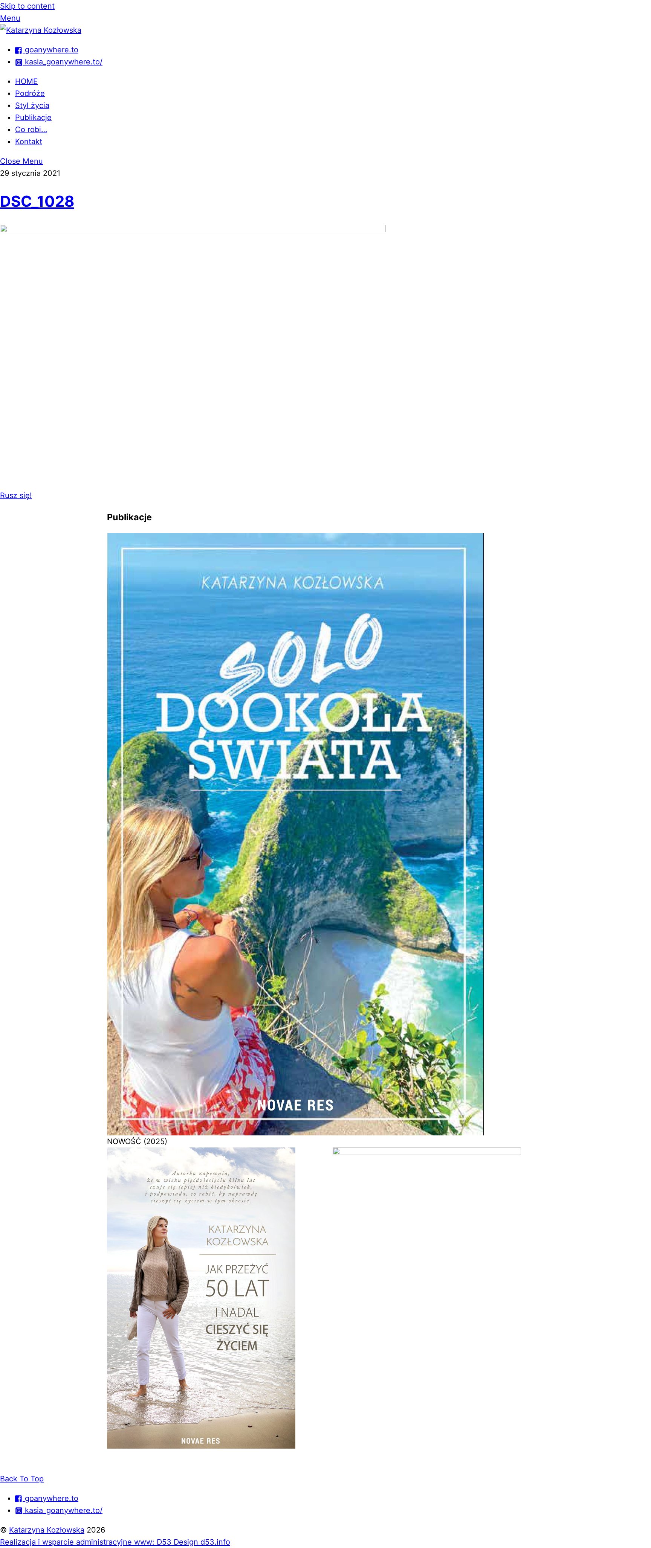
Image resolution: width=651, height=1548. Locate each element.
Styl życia (32, 105)
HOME (26, 81)
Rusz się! (16, 495)
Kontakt (28, 141)
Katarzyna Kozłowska (46, 1529)
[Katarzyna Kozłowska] (40, 30)
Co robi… (31, 129)
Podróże (30, 93)
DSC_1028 (37, 201)
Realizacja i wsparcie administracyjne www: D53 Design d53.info (115, 1541)
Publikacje (33, 117)
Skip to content (27, 6)
